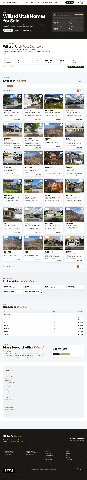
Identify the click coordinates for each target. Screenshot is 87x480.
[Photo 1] (7, 107)
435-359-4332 (70, 2)
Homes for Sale (48, 453)
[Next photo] (20, 101)
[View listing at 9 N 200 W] (53, 158)
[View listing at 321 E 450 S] (74, 214)
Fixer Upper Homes (8, 386)
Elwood (6, 325)
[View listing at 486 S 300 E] (33, 158)
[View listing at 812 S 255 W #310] (74, 186)
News (67, 455)
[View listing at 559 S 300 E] (12, 243)
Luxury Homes (8, 394)
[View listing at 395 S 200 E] (33, 214)
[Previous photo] (5, 101)
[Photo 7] (16, 107)
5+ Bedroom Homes (9, 403)
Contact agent (17, 119)
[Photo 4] (12, 107)
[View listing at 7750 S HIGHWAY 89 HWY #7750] (33, 130)
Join (82, 2)
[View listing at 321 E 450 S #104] (53, 214)
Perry (5, 319)
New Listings (7, 411)
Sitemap (68, 457)
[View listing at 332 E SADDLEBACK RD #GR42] (12, 130)
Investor (33, 2)
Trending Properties (49, 455)
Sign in (77, 2)
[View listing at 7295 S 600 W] (53, 186)
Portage (6, 331)
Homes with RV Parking (9, 378)
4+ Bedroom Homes (9, 401)
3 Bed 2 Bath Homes (9, 399)
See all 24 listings (8, 30)
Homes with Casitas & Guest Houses (12, 374)
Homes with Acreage (9, 407)
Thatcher (6, 334)
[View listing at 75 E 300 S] (53, 101)
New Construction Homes (10, 409)
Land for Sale (47, 457)
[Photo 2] (9, 107)
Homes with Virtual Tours (10, 382)
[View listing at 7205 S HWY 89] (12, 186)
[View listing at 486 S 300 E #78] (74, 130)
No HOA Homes (8, 413)
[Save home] (20, 96)
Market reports (44, 2)
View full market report (76, 66)
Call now (56, 354)
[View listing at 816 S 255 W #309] (12, 214)
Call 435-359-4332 (26, 30)
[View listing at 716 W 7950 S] (33, 186)
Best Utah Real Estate (10, 476)
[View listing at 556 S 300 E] (33, 243)
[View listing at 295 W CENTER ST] (74, 101)
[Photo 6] (15, 107)
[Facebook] (77, 469)
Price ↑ (15, 86)
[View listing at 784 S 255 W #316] (74, 158)
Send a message (65, 354)
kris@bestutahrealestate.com (78, 440)
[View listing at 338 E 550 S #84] (12, 158)
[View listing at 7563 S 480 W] (12, 101)
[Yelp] (83, 469)
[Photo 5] (13, 107)
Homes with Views (8, 380)
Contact (56, 2)
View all (81, 81)
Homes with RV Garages (10, 376)
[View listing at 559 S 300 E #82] (53, 243)
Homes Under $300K (9, 391)
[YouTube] (80, 469)
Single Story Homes (9, 414)
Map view (17, 30)
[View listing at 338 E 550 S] (53, 130)
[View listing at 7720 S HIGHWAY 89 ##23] (33, 101)
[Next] (83, 90)
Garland (6, 322)
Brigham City (7, 314)
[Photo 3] (10, 107)
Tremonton (6, 317)
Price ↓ (21, 86)
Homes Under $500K (9, 392)
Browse (26, 2)
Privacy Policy (69, 459)
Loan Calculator (48, 459)
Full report (79, 14)
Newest (10, 86)
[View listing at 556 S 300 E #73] (74, 243)
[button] (75, 90)
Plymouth (6, 328)
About (50, 2)
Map (38, 2)
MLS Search (47, 451)
